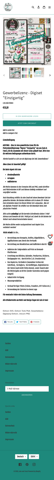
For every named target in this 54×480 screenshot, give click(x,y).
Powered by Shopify (34, 471)
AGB (6, 350)
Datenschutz (9, 357)
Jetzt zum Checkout (27, 123)
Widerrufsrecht (11, 364)
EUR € (33, 456)
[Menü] (49, 7)
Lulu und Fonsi (23, 471)
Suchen (8, 343)
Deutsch (20, 456)
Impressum (9, 371)
